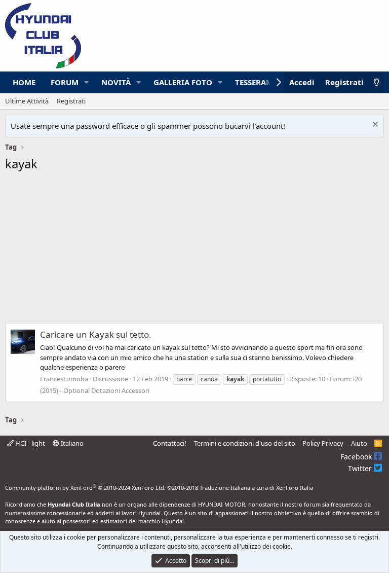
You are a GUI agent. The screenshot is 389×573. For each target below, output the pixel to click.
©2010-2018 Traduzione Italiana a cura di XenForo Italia (240, 487)
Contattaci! (169, 443)
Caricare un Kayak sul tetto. (95, 334)
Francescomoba (64, 378)
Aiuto (359, 443)
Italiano (71, 443)
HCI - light (29, 443)
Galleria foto (182, 82)
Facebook (357, 456)
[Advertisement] (194, 250)
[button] (87, 82)
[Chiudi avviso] (374, 125)
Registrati (71, 100)
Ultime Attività (27, 100)
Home (24, 82)
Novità (116, 82)
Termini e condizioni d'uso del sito (244, 443)
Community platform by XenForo (85, 487)
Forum (65, 82)
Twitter (361, 468)
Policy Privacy (322, 443)
